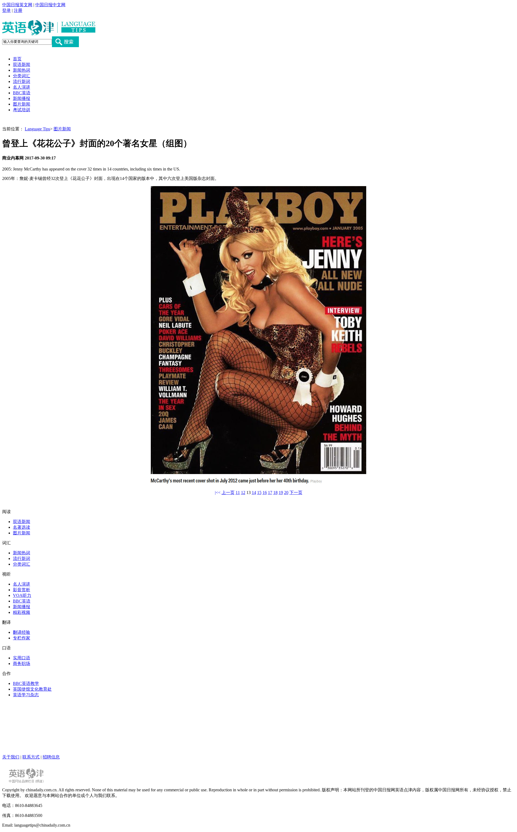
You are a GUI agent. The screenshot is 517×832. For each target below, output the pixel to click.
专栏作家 (21, 638)
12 (243, 492)
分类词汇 (21, 76)
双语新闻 (21, 64)
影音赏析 (21, 589)
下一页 (295, 492)
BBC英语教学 (26, 683)
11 (238, 492)
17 (270, 492)
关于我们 (10, 757)
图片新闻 (21, 104)
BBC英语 (21, 92)
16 (265, 492)
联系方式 (31, 757)
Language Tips (37, 129)
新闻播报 (21, 98)
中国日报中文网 (50, 4)
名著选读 (21, 527)
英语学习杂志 (26, 694)
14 (254, 492)
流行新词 (21, 81)
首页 (17, 59)
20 (286, 492)
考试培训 (21, 109)
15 (259, 492)
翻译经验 (21, 632)
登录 (6, 10)
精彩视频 (21, 612)
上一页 (228, 492)
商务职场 (21, 663)
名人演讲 (21, 87)
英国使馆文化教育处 (32, 689)
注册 (18, 10)
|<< (218, 492)
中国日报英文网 (17, 4)
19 (281, 492)
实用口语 (21, 658)
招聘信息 (51, 757)
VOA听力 (22, 595)
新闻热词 (21, 70)
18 (275, 492)
